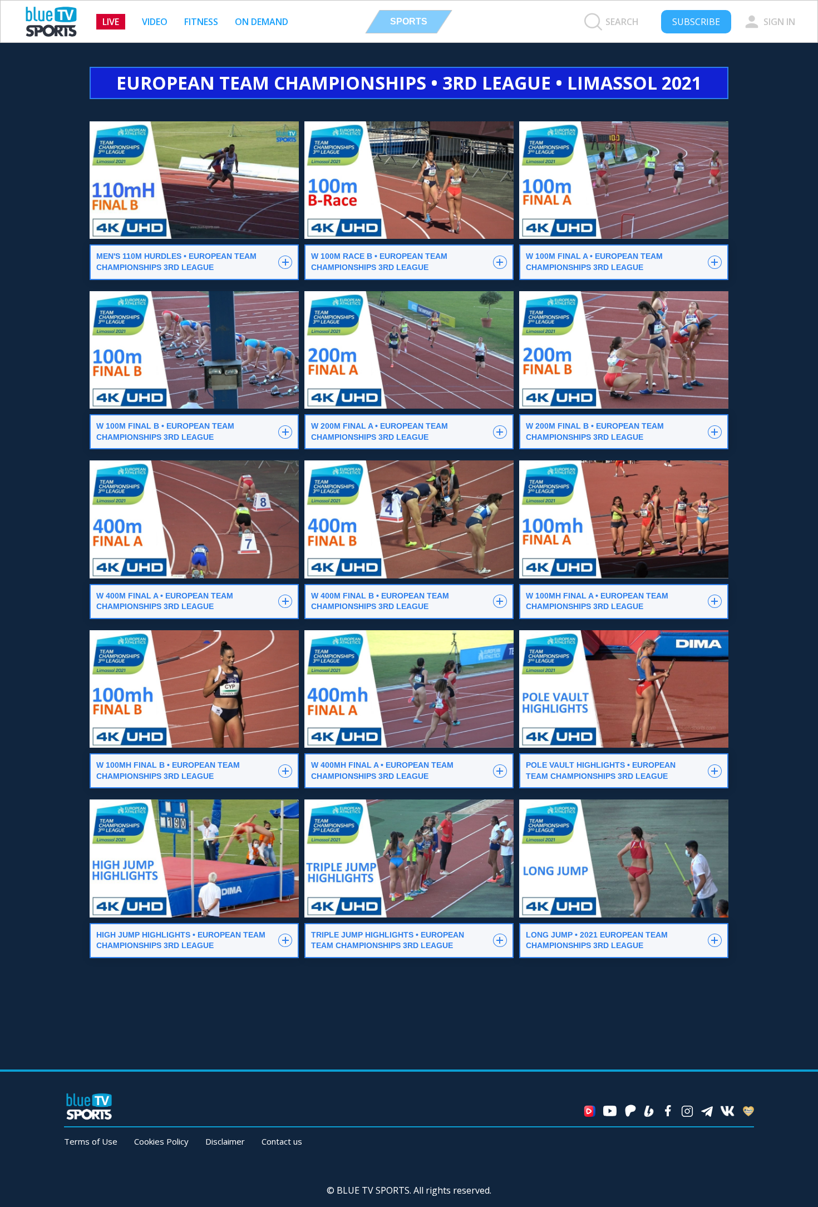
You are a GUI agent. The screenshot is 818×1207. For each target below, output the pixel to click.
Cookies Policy (161, 1141)
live (110, 22)
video (154, 22)
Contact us (282, 1141)
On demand (261, 22)
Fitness (201, 22)
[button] (408, 21)
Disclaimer (225, 1141)
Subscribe (696, 22)
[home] (51, 22)
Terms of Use (90, 1141)
